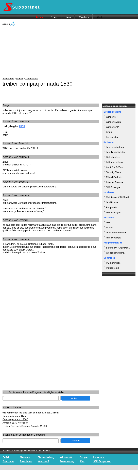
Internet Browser (115, 182)
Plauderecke (112, 267)
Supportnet (8, 78)
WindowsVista (113, 121)
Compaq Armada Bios (14, 416)
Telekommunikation (116, 232)
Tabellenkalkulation (116, 152)
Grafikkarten (112, 202)
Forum (39, 17)
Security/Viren (113, 172)
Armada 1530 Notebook (15, 422)
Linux (109, 132)
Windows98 (31, 78)
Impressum (99, 457)
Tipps (54, 17)
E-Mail (6, 457)
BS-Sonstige (112, 137)
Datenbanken (113, 157)
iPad (82, 461)
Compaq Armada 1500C (15, 419)
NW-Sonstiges (113, 237)
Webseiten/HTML (115, 252)
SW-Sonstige (113, 187)
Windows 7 (112, 116)
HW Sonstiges (113, 212)
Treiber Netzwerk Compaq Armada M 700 (25, 426)
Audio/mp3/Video (115, 167)
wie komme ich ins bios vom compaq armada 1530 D (31, 412)
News (68, 17)
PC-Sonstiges (113, 262)
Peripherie (111, 207)
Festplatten (26, 461)
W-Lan (109, 227)
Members (84, 17)
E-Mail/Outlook (114, 177)
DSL (108, 222)
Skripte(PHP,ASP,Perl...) (118, 247)
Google (84, 457)
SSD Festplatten (102, 461)
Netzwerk (25, 457)
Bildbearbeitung (114, 162)
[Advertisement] (69, 52)
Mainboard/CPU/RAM (117, 197)
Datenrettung (67, 461)
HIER (22, 126)
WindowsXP (112, 127)
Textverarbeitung (115, 147)
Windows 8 (66, 457)
